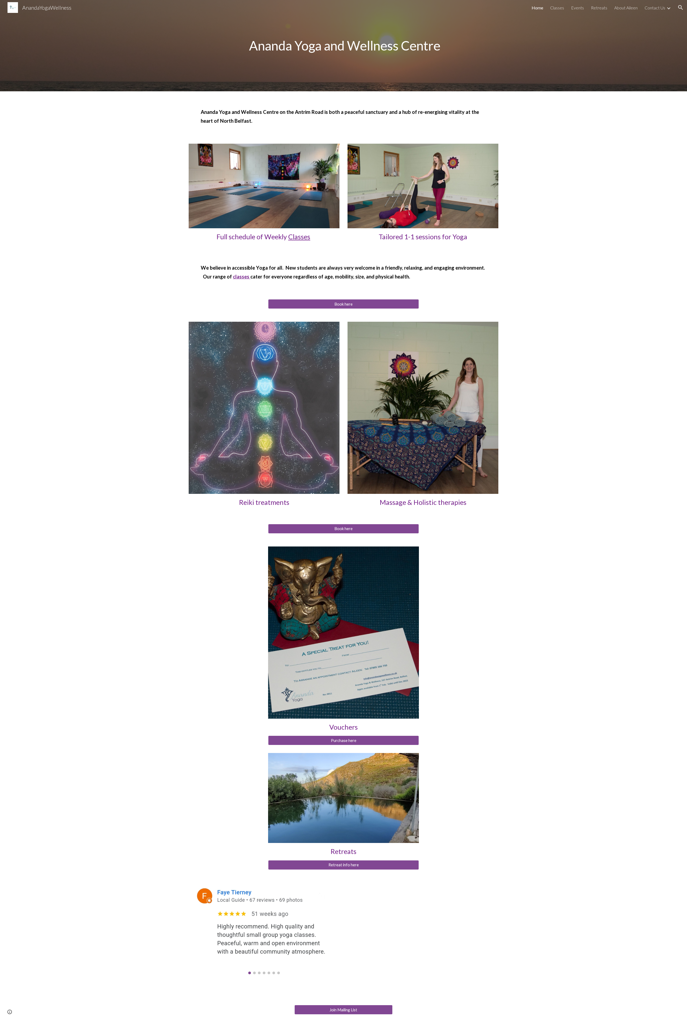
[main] (343, 46)
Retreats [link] (599, 7)
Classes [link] (557, 7)
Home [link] (537, 7)
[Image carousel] (264, 928)
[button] (680, 7)
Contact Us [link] (655, 7)
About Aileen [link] (626, 7)
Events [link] (577, 7)
